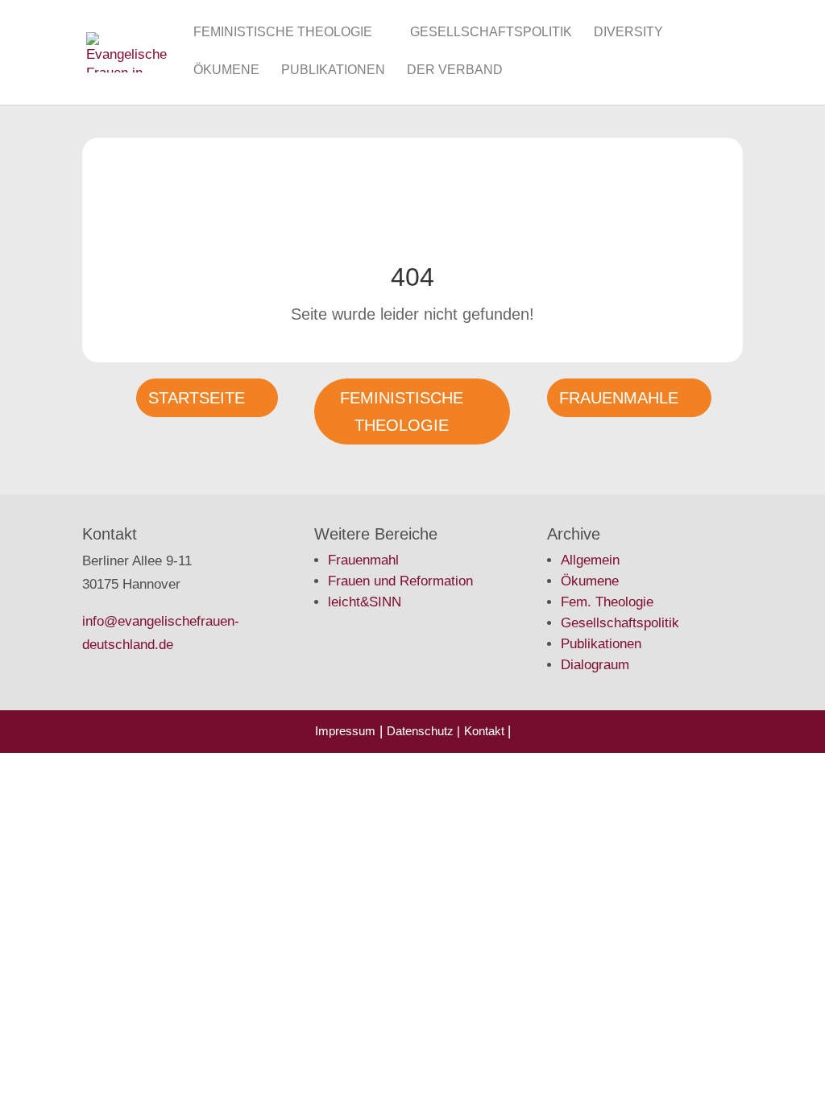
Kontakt (486, 731)
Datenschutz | (423, 731)
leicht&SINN (364, 602)
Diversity (628, 33)
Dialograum (595, 664)
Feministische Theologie (282, 33)
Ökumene (226, 70)
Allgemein (590, 560)
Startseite (196, 398)
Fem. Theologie (607, 602)
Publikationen (333, 70)
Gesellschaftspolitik (491, 33)
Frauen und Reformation (400, 581)
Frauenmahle (618, 398)
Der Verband (455, 70)
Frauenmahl (363, 560)
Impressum (345, 731)
